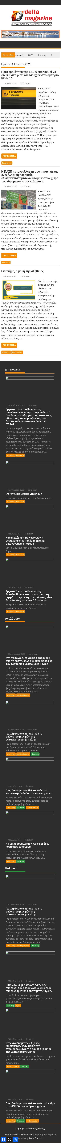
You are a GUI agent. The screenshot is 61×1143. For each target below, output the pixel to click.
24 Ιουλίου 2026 (14, 1039)
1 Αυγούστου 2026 (15, 490)
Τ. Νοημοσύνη (32, 807)
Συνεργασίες (17, 352)
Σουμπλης (6, 352)
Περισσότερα (9, 156)
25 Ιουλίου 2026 (14, 981)
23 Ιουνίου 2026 (14, 786)
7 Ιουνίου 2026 (14, 840)
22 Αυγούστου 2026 (16, 654)
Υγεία (18, 1005)
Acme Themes (36, 1138)
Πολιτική (35, 754)
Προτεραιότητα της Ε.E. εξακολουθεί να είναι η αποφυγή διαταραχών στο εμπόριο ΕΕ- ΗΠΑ (30, 75)
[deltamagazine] (4, 43)
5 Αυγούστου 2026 (15, 405)
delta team (25, 83)
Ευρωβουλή (7, 163)
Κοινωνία (6, 262)
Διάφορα (10, 455)
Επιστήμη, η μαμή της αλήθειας (22, 271)
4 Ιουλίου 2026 (14, 534)
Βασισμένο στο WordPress (18, 1134)
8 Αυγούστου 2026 (15, 729)
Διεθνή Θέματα (23, 695)
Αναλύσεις (11, 695)
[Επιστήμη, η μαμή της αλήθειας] (18, 281)
